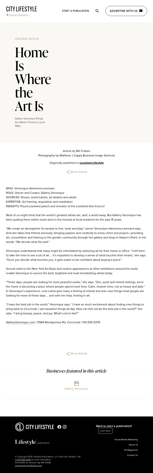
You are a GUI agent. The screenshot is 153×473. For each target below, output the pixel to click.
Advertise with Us (124, 11)
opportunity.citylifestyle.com (28, 465)
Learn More (105, 430)
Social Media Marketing (126, 439)
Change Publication (19, 15)
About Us (133, 444)
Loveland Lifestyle (92, 163)
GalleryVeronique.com (20, 322)
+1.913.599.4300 (23, 459)
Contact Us (132, 455)
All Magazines (131, 450)
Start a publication (75, 10)
